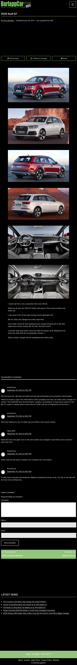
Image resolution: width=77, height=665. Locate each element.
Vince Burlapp (8, 20)
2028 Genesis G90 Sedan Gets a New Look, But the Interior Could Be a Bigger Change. (36, 613)
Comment (5, 500)
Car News (35, 654)
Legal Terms (35, 660)
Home (28, 654)
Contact (27, 660)
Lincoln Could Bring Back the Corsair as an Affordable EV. (25, 605)
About (20, 660)
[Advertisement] (38, 41)
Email (3, 531)
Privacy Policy (46, 660)
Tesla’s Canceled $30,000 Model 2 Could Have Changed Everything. (29, 610)
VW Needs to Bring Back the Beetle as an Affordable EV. (24, 608)
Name (3, 520)
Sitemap (56, 660)
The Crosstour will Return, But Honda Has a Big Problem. (24, 602)
